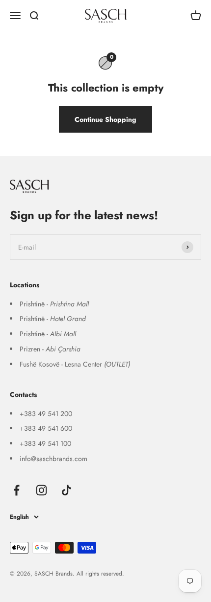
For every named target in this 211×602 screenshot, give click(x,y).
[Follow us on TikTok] (66, 490)
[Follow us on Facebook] (16, 490)
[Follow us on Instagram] (41, 490)
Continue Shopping (105, 119)
